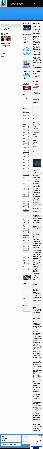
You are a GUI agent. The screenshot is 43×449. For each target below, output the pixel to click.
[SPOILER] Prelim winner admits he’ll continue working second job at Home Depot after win (37, 327)
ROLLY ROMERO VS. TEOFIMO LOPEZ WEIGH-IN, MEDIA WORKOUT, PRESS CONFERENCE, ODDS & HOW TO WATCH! (37, 43)
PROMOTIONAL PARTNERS (25, 305)
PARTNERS (3, 439)
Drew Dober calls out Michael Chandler (36, 286)
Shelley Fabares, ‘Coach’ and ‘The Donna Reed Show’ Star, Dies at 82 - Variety (37, 259)
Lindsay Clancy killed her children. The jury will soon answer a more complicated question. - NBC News (37, 237)
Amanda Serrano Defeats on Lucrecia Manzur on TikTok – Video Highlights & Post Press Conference (36, 38)
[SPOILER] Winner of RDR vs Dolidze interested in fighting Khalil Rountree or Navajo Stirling (37, 289)
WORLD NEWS (36, 170)
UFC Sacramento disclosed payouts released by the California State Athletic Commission (37, 312)
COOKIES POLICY (3, 437)
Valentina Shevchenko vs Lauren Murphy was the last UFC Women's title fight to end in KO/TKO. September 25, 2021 (37, 291)
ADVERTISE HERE (25, 441)
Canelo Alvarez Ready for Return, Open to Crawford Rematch (36, 342)
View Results (26, 41)
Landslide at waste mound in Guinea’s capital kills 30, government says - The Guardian (37, 248)
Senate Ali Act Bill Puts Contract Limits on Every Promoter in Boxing (37, 402)
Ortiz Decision (24, 39)
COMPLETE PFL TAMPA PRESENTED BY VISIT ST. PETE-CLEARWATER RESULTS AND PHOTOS (37, 26)
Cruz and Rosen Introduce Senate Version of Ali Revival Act (36, 412)
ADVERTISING (3, 440)
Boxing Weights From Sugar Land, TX (37, 65)
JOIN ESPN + (24, 309)
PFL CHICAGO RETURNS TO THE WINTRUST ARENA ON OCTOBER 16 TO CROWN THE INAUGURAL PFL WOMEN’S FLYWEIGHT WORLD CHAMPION (37, 47)
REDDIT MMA (36, 284)
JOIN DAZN (24, 442)
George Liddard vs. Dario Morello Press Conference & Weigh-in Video (37, 51)
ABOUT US (3, 436)
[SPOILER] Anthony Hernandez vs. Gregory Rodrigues (37, 321)
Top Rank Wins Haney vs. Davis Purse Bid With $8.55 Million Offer (37, 370)
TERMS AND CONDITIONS (4, 438)
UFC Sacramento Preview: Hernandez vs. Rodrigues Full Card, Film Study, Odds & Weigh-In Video (37, 36)
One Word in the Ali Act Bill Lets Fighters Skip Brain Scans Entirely (37, 333)
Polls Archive (24, 42)
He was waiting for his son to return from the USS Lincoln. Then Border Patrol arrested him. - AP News (37, 209)
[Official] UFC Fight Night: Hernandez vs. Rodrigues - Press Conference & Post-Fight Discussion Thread (37, 319)
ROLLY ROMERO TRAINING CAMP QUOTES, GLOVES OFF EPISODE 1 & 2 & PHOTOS (37, 74)
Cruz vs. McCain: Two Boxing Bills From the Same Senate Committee (37, 392)
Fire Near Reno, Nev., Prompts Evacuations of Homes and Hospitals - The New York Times (37, 215)
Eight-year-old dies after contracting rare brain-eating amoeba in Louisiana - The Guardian (37, 184)
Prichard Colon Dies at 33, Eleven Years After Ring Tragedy (36, 69)
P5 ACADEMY (24, 307)
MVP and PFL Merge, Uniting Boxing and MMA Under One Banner (37, 422)
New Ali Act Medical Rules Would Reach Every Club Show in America (37, 360)
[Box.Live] (35, 102)
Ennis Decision (24, 37)
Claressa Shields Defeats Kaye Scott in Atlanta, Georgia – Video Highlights (37, 57)
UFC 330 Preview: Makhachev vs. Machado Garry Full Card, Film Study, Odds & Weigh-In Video (37, 62)
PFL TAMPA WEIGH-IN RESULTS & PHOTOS (37, 41)
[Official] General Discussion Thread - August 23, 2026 (37, 307)
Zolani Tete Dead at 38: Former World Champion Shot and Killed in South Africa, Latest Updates (36, 33)
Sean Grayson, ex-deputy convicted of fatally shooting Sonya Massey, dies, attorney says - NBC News (37, 196)
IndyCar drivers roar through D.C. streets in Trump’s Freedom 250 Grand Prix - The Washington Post (37, 173)
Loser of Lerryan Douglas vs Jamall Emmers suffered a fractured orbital (37, 302)
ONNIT (23, 439)
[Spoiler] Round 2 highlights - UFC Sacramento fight (37, 297)
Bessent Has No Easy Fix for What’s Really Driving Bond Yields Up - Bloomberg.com (37, 226)
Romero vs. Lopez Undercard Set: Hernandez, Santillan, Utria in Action (37, 380)
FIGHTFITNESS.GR (25, 308)
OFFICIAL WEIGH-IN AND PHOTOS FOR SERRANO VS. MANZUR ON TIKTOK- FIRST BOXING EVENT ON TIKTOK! (37, 54)
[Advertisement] (21, 12)
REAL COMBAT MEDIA (18, 3)
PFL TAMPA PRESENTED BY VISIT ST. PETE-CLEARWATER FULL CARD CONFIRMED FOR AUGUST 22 (36, 77)
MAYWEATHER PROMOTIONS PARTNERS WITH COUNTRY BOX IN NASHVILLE (36, 72)
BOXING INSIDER (36, 331)
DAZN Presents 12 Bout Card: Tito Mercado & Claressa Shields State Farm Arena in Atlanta (37, 67)
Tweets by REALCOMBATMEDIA (26, 294)
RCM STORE (24, 306)
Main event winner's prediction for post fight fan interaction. (37, 305)
